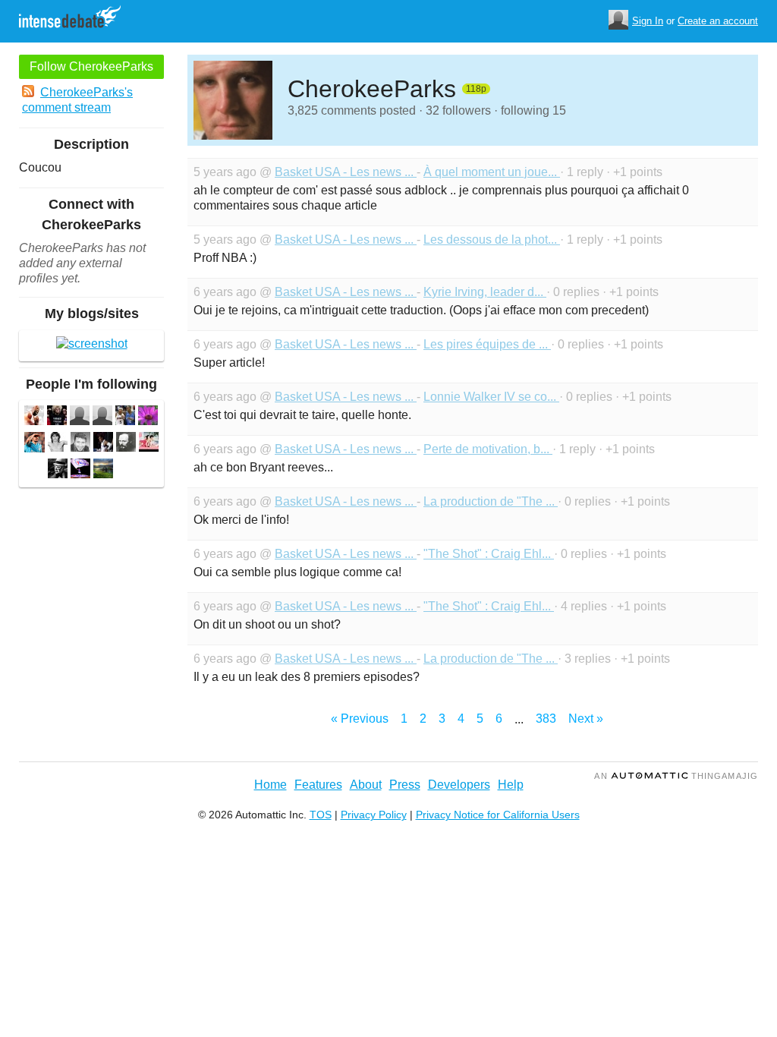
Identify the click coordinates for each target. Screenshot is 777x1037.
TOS (321, 814)
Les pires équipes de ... (487, 344)
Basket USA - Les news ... (346, 171)
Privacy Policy (374, 814)
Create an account (718, 21)
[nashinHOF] (57, 417)
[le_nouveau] (34, 444)
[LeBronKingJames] (103, 443)
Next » (585, 718)
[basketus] (80, 443)
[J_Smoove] (125, 417)
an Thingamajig (676, 775)
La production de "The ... (490, 501)
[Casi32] (80, 470)
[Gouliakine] (126, 443)
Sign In (647, 21)
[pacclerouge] (103, 470)
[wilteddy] (80, 417)
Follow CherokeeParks (91, 66)
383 (546, 718)
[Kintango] (34, 417)
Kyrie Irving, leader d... (484, 291)
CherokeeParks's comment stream (77, 100)
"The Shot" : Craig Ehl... (488, 553)
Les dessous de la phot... (491, 239)
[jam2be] (102, 417)
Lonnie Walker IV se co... (491, 396)
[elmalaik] (58, 443)
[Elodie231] (149, 443)
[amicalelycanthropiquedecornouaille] (58, 470)
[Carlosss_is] (148, 417)
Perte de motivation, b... (487, 449)
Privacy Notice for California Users (498, 814)
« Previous (359, 718)
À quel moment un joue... (491, 171)
